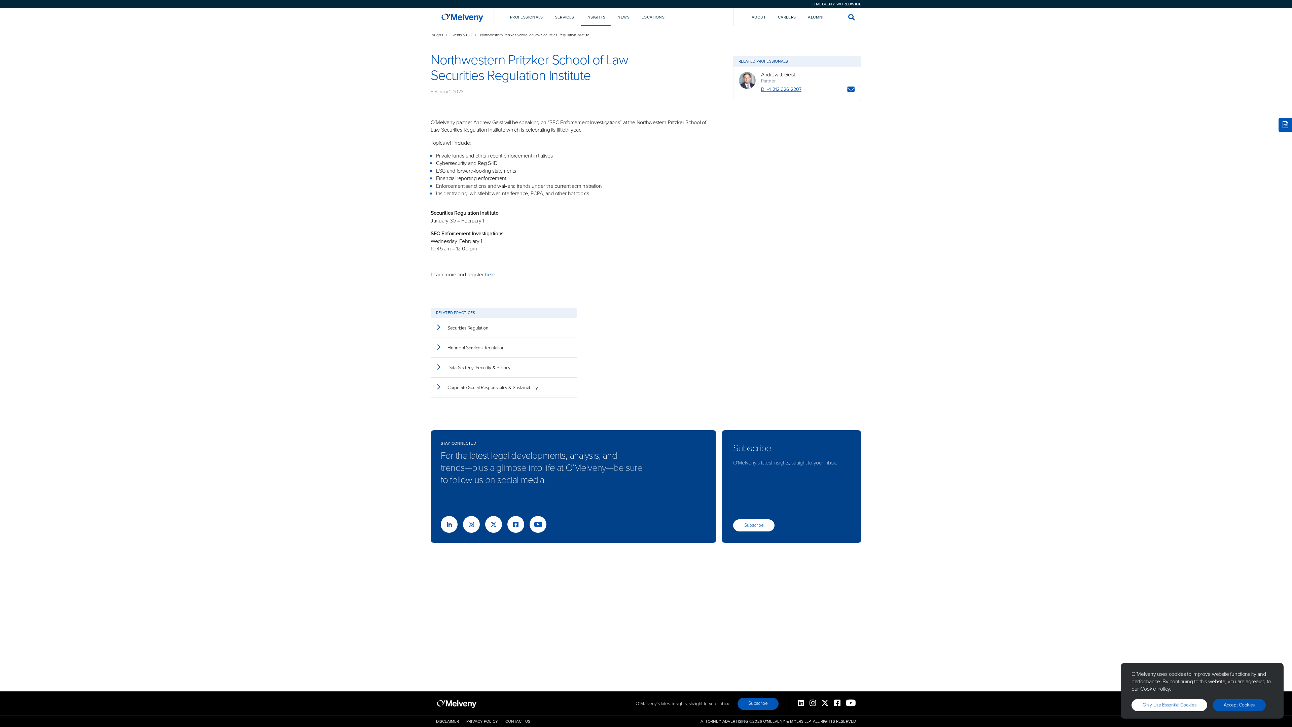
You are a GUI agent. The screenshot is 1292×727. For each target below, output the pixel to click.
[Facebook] (515, 524)
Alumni (815, 17)
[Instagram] (471, 524)
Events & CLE (462, 35)
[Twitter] (493, 524)
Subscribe (753, 525)
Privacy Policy (482, 721)
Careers (787, 17)
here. (491, 274)
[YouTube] (538, 524)
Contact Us (517, 721)
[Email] (851, 90)
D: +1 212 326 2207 (781, 89)
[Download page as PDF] (1285, 125)
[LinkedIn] (801, 703)
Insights (437, 35)
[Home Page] (462, 17)
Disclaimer (447, 721)
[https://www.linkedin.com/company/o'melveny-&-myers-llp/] (449, 524)
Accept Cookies (1239, 704)
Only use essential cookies (1169, 704)
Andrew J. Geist (778, 74)
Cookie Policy (1155, 689)
